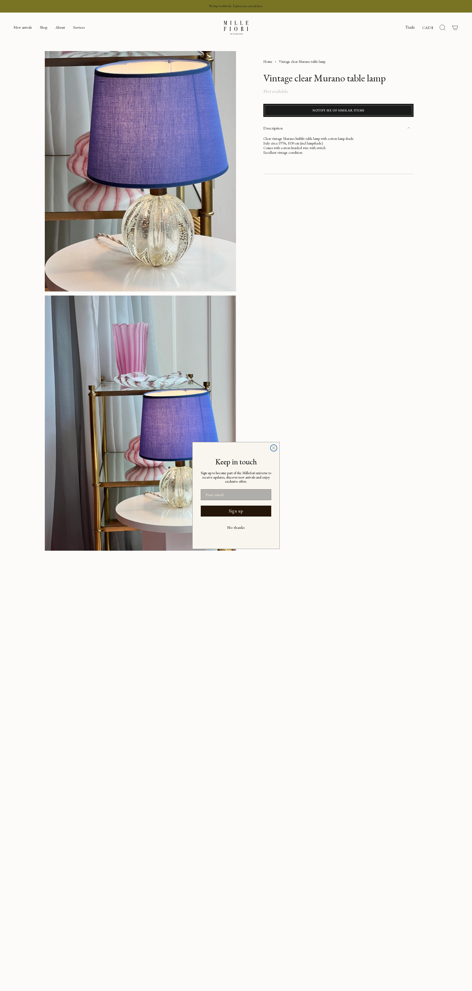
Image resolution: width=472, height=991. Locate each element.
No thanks (236, 527)
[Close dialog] (273, 448)
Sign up (236, 511)
